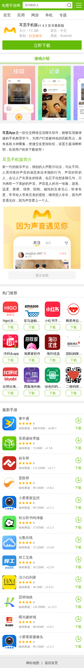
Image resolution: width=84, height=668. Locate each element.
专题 (63, 15)
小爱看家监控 (29, 498)
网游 (35, 15)
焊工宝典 (26, 557)
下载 (78, 428)
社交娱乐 (35, 35)
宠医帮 (24, 478)
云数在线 (26, 537)
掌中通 (24, 418)
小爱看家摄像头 (31, 637)
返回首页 (51, 662)
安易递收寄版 (29, 438)
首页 (7, 15)
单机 (49, 15)
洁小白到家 (27, 577)
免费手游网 (11, 5)
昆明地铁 (26, 597)
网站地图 (32, 662)
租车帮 (24, 458)
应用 (21, 15)
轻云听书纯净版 (31, 517)
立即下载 (42, 45)
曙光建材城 (27, 617)
